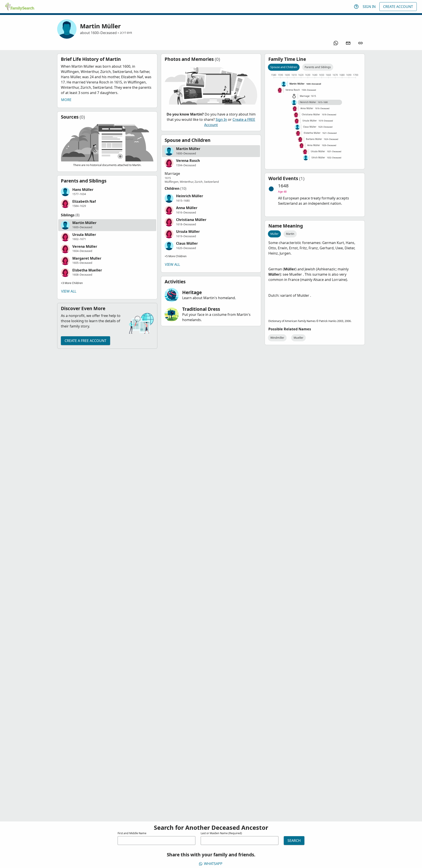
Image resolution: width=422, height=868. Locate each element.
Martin (290, 234)
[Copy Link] (360, 43)
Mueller (298, 338)
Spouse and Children (283, 67)
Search (294, 840)
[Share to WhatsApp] (335, 43)
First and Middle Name (132, 833)
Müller (274, 234)
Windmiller (277, 338)
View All (68, 291)
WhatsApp (213, 863)
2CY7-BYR (126, 33)
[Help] (356, 6)
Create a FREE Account (85, 340)
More (66, 99)
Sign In (369, 6)
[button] (107, 192)
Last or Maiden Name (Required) (221, 833)
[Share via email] (348, 43)
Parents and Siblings (318, 67)
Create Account (398, 6)
